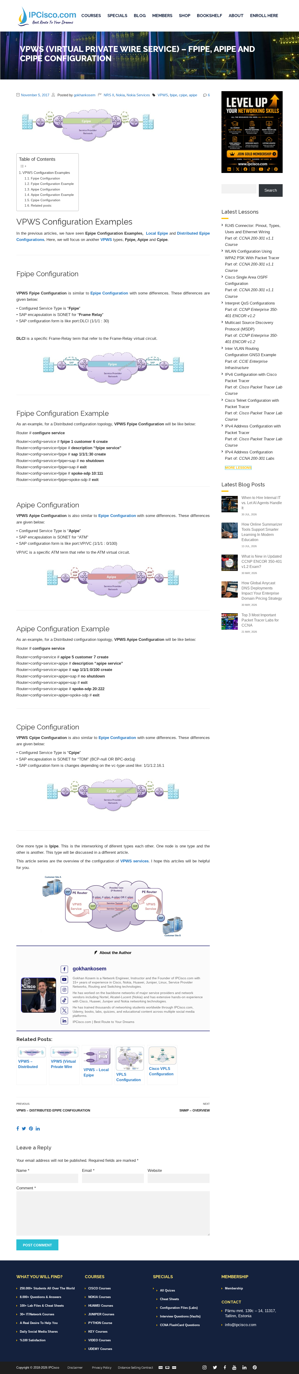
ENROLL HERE (264, 15)
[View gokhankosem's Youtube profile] (64, 979)
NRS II (109, 95)
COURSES (91, 15)
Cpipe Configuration (45, 200)
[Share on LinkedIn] (38, 1128)
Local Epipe (157, 233)
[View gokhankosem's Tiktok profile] (64, 1000)
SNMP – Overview (194, 1110)
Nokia (120, 95)
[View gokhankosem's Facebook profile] (64, 969)
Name (22, 1170)
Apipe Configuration (45, 189)
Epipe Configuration (109, 293)
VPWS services (134, 861)
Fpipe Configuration (45, 178)
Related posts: (41, 205)
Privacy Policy (101, 1367)
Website (155, 1170)
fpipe (173, 95)
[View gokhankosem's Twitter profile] (64, 1010)
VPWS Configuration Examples (46, 173)
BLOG (140, 15)
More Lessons (238, 468)
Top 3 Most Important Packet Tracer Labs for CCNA (260, 620)
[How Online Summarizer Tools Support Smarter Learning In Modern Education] (229, 530)
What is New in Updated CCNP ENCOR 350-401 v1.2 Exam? (262, 561)
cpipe (183, 95)
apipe (193, 95)
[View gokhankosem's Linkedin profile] (64, 1021)
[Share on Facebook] (18, 1128)
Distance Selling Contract (135, 1367)
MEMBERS (162, 15)
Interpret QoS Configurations (250, 303)
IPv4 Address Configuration (249, 452)
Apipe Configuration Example (52, 195)
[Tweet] (25, 1128)
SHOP (184, 15)
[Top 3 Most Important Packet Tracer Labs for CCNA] (229, 621)
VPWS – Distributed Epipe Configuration (53, 1110)
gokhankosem (85, 95)
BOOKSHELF (209, 15)
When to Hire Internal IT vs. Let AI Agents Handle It (262, 503)
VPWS (163, 95)
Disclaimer (75, 1367)
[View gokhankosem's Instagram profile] (64, 990)
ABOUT (236, 15)
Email (88, 1170)
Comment (26, 1188)
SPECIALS (117, 15)
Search (270, 190)
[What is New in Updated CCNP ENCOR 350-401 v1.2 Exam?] (229, 562)
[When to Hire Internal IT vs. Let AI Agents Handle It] (229, 503)
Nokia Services (138, 95)
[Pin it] (31, 1128)
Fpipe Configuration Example (52, 184)
